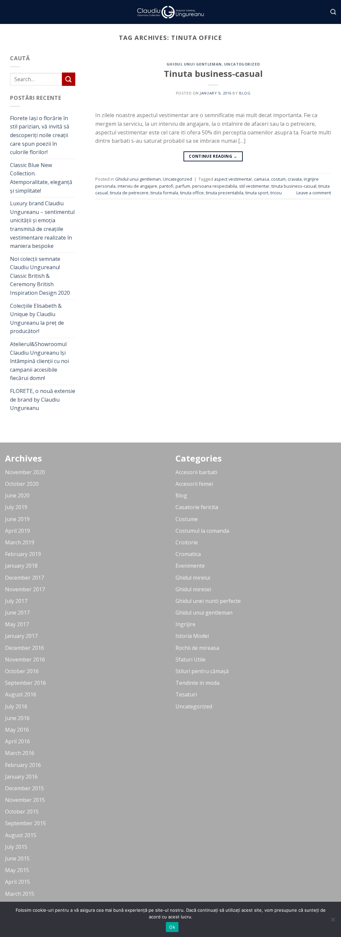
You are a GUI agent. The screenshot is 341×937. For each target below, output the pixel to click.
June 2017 (17, 612)
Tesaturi (186, 694)
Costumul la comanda (202, 530)
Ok (172, 927)
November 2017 (25, 589)
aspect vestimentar (233, 179)
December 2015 (24, 788)
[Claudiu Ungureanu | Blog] (170, 12)
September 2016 (25, 682)
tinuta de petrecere (129, 193)
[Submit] (68, 79)
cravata (295, 179)
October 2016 (22, 671)
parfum (182, 186)
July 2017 (16, 601)
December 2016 (24, 648)
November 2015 (25, 800)
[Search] (333, 12)
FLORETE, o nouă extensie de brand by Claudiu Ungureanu (42, 399)
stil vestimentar (254, 186)
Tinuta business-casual (213, 74)
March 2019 (19, 542)
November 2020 (25, 472)
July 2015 (16, 846)
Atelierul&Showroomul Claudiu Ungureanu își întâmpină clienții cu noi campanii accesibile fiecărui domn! (39, 361)
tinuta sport (256, 193)
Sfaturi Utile (190, 659)
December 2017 (24, 577)
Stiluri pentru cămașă (202, 671)
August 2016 (20, 694)
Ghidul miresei (193, 589)
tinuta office (192, 193)
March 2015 (19, 893)
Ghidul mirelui (192, 577)
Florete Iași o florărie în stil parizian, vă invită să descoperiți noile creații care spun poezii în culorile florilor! (39, 135)
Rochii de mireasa (197, 648)
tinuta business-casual (293, 186)
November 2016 (25, 659)
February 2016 (23, 765)
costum (278, 179)
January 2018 (21, 565)
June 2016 (17, 718)
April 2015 (17, 881)
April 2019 (17, 530)
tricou (276, 193)
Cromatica (188, 554)
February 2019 (23, 554)
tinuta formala (164, 193)
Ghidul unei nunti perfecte (208, 601)
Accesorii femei (194, 483)
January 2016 (21, 776)
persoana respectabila (214, 186)
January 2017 (21, 636)
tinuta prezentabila (224, 193)
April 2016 (17, 741)
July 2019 (16, 507)
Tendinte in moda (197, 682)
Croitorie (186, 542)
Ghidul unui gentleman (194, 64)
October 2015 (22, 811)
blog (244, 93)
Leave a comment (313, 193)
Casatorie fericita (196, 507)
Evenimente (190, 565)
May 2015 (17, 870)
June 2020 (17, 495)
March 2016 (19, 753)
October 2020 (22, 483)
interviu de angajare (137, 186)
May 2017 (17, 624)
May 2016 (17, 729)
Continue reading (213, 156)
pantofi (166, 186)
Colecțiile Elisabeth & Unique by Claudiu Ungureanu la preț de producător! (37, 318)
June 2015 (17, 858)
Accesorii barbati (196, 472)
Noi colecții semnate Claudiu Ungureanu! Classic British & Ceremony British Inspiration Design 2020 (40, 275)
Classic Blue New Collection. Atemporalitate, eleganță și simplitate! (41, 177)
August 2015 (20, 835)
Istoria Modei (192, 636)
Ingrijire (185, 624)
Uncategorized (242, 64)
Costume (186, 519)
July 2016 (16, 706)
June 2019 (17, 519)
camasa (261, 179)
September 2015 (25, 823)
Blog (181, 495)
